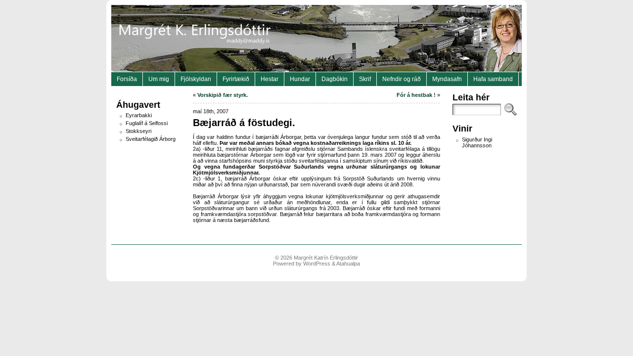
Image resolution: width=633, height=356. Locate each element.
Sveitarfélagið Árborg (151, 139)
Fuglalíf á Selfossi (147, 123)
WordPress (316, 264)
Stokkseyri (138, 131)
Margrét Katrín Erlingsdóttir (326, 258)
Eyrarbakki (139, 115)
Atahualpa (348, 264)
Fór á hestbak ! (416, 95)
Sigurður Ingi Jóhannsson (477, 142)
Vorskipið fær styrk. (222, 95)
